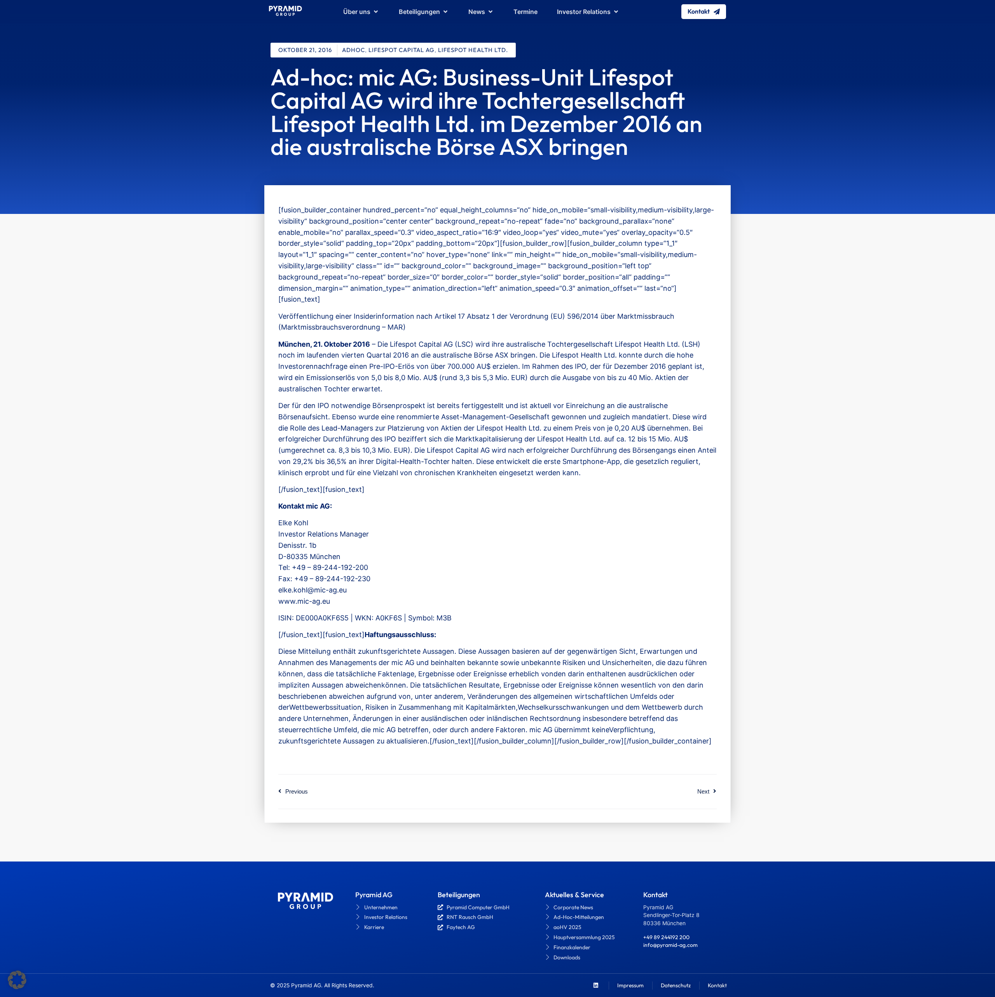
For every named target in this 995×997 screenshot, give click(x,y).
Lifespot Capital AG (401, 50)
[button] (17, 980)
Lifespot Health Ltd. (473, 50)
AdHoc (353, 50)
